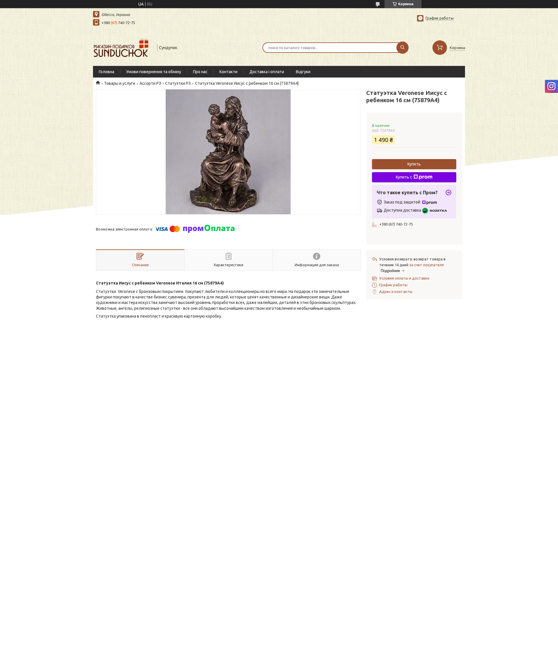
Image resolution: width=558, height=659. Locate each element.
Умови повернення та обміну (153, 72)
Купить (414, 164)
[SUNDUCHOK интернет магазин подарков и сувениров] (122, 47)
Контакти (228, 72)
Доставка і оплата (266, 72)
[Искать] (402, 48)
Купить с (404, 177)
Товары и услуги (119, 83)
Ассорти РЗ (150, 83)
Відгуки (303, 72)
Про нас (200, 72)
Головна (106, 72)
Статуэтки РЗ (178, 83)
